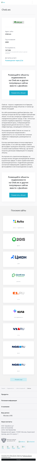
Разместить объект (18, 93)
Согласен (19, 459)
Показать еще (18, 379)
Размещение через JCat (14, 60)
